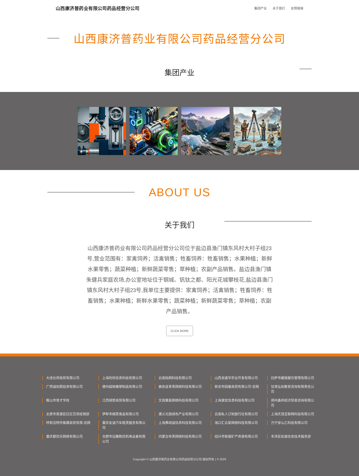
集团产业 (260, 8)
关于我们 (279, 8)
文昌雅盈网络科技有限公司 (178, 400)
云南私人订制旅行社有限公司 (236, 414)
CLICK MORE (180, 331)
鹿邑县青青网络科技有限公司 (180, 386)
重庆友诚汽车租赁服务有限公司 (123, 425)
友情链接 (297, 8)
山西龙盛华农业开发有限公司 (236, 378)
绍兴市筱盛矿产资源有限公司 (236, 436)
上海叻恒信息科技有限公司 (122, 378)
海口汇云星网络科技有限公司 (236, 423)
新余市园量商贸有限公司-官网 (237, 386)
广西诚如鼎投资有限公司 (64, 386)
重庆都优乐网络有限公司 (64, 436)
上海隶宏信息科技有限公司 (234, 400)
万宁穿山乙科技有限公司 (289, 423)
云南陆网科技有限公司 (175, 378)
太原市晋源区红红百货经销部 (67, 414)
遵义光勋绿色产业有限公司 (178, 414)
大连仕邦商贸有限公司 (62, 378)
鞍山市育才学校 (57, 400)
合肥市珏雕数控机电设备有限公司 (123, 439)
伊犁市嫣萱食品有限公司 (120, 414)
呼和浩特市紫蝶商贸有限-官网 (68, 423)
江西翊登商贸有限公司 (118, 400)
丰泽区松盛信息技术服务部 (291, 436)
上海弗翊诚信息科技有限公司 (180, 423)
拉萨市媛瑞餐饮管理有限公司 (292, 378)
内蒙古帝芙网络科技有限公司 (180, 436)
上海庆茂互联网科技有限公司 (292, 414)
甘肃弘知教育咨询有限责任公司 (292, 389)
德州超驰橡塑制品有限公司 (122, 386)
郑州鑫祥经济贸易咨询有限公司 (292, 403)
